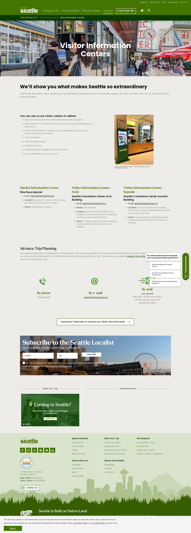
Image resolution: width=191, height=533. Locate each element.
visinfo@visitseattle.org (42, 196)
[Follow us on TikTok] (34, 450)
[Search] (149, 11)
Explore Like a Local (145, 450)
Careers (108, 468)
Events (75, 450)
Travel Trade (154, 2)
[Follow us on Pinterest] (40, 450)
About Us (184, 2)
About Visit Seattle (114, 460)
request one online (136, 256)
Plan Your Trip (126, 11)
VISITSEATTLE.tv (143, 446)
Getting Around (111, 446)
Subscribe (91, 354)
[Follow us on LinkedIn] (52, 450)
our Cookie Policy (98, 523)
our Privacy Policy (80, 523)
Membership (173, 2)
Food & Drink (70, 11)
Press (164, 2)
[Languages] (142, 10)
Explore (108, 11)
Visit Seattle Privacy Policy (58, 366)
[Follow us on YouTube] (46, 450)
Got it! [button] (13, 528)
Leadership (109, 464)
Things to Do (51, 11)
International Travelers (114, 453)
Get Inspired (143, 438)
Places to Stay (91, 11)
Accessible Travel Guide (115, 450)
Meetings (143, 2)
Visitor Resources (48, 17)
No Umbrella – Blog (145, 442)
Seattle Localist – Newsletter (150, 453)
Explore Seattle (28, 17)
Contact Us (32, 488)
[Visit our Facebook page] (22, 450)
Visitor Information (112, 442)
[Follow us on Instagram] (28, 450)
